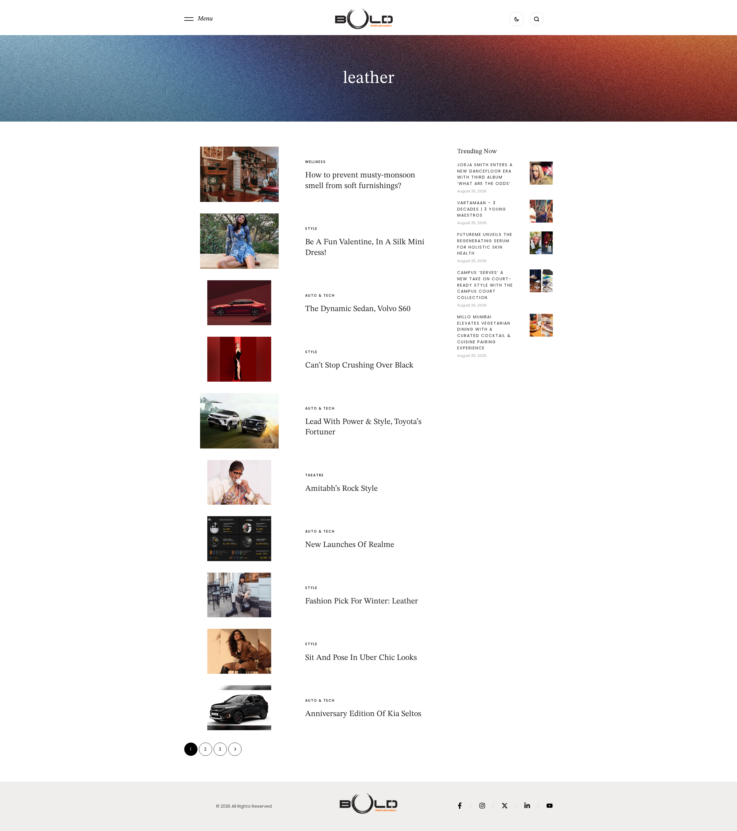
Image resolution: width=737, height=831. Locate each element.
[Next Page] (235, 749)
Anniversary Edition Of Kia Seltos (363, 714)
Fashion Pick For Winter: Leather (361, 601)
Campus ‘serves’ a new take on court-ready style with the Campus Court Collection (485, 285)
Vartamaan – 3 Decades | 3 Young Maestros (481, 209)
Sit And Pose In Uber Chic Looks (361, 658)
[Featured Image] (239, 174)
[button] (198, 19)
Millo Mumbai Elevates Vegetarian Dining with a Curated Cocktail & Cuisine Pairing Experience (484, 332)
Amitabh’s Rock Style (341, 489)
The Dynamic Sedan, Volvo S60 (358, 309)
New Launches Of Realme (349, 545)
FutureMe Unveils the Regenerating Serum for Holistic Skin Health (484, 244)
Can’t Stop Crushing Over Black (359, 365)
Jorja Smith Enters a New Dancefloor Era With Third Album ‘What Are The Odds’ (485, 174)
